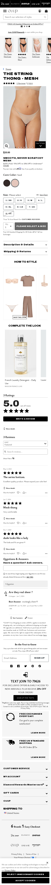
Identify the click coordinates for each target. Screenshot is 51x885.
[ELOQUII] (25, 834)
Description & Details (19, 244)
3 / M (29, 200)
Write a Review (25, 419)
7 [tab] (32, 147)
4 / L (40, 200)
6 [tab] (29, 147)
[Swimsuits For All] (36, 845)
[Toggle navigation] (5, 11)
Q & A (30, 83)
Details (6, 165)
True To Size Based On (21, 219)
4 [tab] (24, 147)
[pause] (22, 26)
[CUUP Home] (13, 11)
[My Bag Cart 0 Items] (46, 11)
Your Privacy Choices (22, 857)
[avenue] (36, 834)
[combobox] (25, 17)
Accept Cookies (25, 881)
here (45, 635)
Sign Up (39, 658)
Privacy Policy (16, 854)
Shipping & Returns (17, 251)
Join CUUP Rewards (16, 32)
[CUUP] (15, 845)
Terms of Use (31, 854)
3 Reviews (21, 83)
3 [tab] (21, 147)
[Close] (47, 862)
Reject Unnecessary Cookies (25, 874)
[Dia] (15, 834)
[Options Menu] (46, 492)
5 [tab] (26, 147)
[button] (39, 11)
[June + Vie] (25, 845)
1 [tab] (15, 147)
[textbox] (25, 568)
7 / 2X (32, 207)
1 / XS (9, 200)
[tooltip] (5, 4)
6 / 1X (20, 207)
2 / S (19, 200)
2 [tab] (18, 147)
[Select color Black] (6, 183)
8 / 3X (9, 214)
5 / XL (8, 207)
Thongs (8, 69)
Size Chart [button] (44, 194)
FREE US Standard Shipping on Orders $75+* (25, 24)
